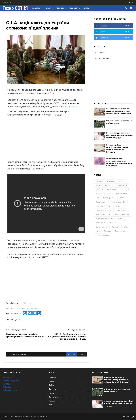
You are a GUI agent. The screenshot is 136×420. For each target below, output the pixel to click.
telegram (115, 38)
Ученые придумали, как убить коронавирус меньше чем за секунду (119, 135)
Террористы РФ (121, 185)
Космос (120, 218)
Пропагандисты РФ (118, 202)
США (122, 190)
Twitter (6, 384)
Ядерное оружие (122, 214)
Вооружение (101, 202)
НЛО (98, 231)
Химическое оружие (104, 218)
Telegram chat (10, 390)
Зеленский (100, 214)
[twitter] (129, 2)
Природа (107, 231)
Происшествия (121, 194)
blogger (81, 354)
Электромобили (121, 231)
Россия (120, 181)
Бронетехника (102, 227)
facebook (71, 354)
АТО (129, 190)
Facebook (7, 377)
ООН (110, 210)
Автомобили (101, 223)
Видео (86, 8)
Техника (60, 8)
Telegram (7, 387)
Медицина (114, 223)
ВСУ (97, 198)
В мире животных (103, 235)
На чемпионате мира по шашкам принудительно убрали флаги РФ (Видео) (118, 111)
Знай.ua (73, 106)
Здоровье (116, 227)
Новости (36, 8)
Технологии (74, 8)
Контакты (7, 2)
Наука (48, 8)
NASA (126, 227)
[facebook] (126, 2)
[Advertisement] (46, 138)
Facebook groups (11, 380)
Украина (110, 181)
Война (107, 185)
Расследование (109, 198)
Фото (122, 198)
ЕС (110, 214)
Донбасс (99, 190)
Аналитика (111, 190)
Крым (109, 194)
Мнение (99, 194)
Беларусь (100, 210)
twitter (115, 32)
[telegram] (132, 2)
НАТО (109, 206)
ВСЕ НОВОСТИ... (102, 58)
